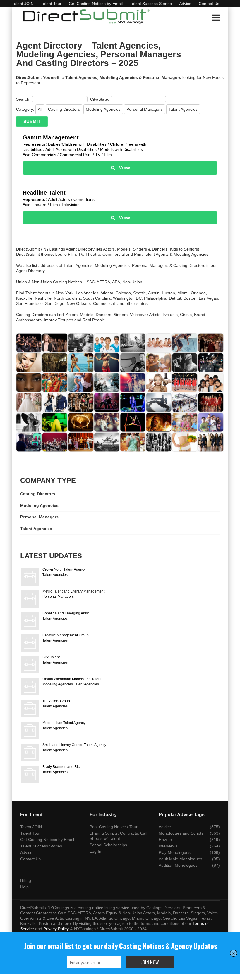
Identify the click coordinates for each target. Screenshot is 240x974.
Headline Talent (44, 192)
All (40, 109)
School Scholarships (108, 844)
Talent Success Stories (151, 3)
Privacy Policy (56, 928)
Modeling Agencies (103, 109)
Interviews (168, 846)
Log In (95, 851)
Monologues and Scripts (181, 833)
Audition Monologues (178, 865)
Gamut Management (51, 137)
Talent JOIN (23, 3)
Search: (23, 99)
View (124, 167)
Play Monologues (175, 852)
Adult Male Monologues (180, 858)
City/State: (99, 99)
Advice (185, 3)
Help (24, 887)
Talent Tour (51, 3)
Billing (25, 880)
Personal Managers (144, 109)
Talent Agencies (183, 109)
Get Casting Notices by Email (96, 3)
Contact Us (209, 3)
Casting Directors (64, 109)
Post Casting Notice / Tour (114, 826)
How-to (165, 839)
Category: (25, 109)
